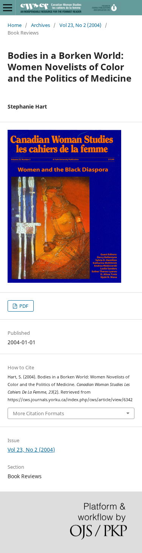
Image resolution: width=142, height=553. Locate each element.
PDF (23, 305)
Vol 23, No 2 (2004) (80, 25)
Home (15, 25)
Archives (40, 25)
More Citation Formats (38, 413)
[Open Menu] (7, 7)
